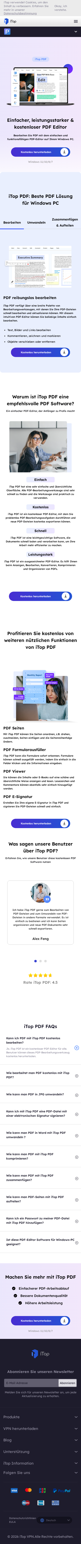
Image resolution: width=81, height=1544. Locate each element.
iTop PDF (7, 32)
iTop (40, 1353)
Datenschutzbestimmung (20, 13)
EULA (12, 1521)
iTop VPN (10, 21)
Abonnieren (67, 1383)
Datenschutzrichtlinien (22, 1518)
